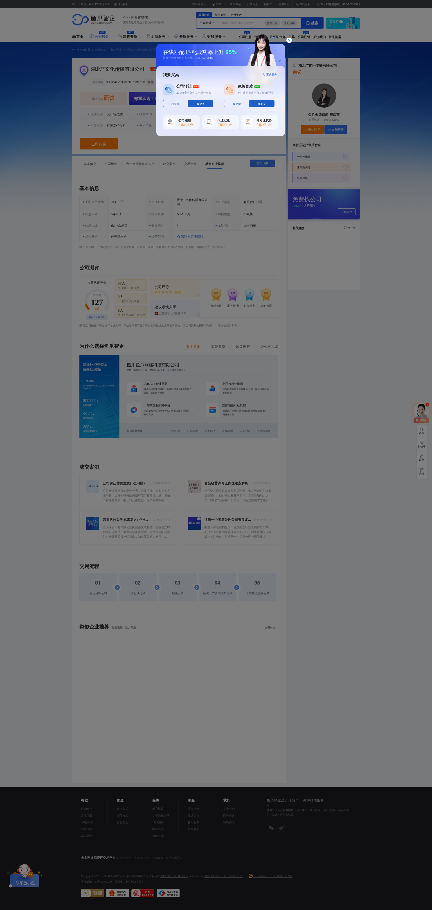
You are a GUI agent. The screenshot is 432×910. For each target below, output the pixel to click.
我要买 (201, 104)
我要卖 (175, 104)
